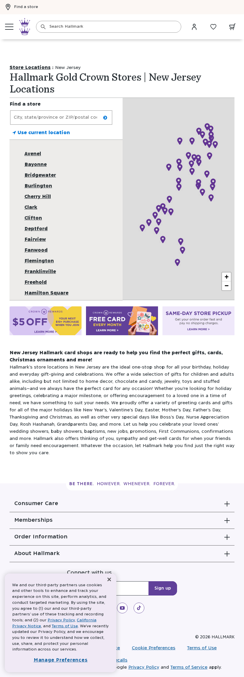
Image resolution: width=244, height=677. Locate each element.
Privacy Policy (143, 667)
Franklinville (40, 271)
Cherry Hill (37, 197)
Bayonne (35, 164)
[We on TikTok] (139, 608)
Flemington (39, 261)
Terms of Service (189, 667)
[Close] (109, 579)
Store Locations (30, 67)
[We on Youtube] (122, 608)
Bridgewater (40, 175)
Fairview (35, 239)
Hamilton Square (46, 293)
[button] (122, 503)
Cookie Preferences (153, 648)
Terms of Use (202, 648)
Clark (30, 207)
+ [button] (227, 276)
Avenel (32, 154)
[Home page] (24, 26)
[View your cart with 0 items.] (232, 27)
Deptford (36, 229)
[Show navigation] (9, 27)
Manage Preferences (61, 660)
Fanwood (36, 250)
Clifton (33, 218)
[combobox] (108, 27)
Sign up (162, 588)
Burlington (38, 186)
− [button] (227, 285)
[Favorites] (213, 27)
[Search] (43, 26)
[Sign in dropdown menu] (194, 27)
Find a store (26, 7)
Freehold (35, 282)
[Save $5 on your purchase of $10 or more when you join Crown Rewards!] (46, 322)
